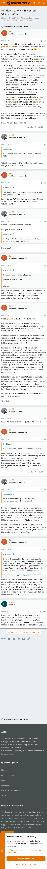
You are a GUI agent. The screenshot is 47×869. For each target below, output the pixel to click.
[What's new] (43, 3)
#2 (45, 144)
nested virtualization (32, 18)
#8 (45, 439)
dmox (5, 18)
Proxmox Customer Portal (12, 790)
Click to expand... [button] (23, 575)
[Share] (41, 41)
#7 (45, 418)
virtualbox (6, 21)
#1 (45, 41)
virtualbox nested (18, 21)
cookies (24, 841)
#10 (44, 549)
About (3, 795)
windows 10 (31, 21)
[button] (3, 3)
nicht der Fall (35, 99)
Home (4, 770)
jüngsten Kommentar (10, 46)
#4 (45, 221)
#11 (44, 612)
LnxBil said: (7, 187)
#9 (45, 489)
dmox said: (7, 149)
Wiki (3, 780)
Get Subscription (8, 775)
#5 (45, 265)
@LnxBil (10, 319)
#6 (45, 315)
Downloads (6, 785)
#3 (45, 183)
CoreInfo (14, 99)
